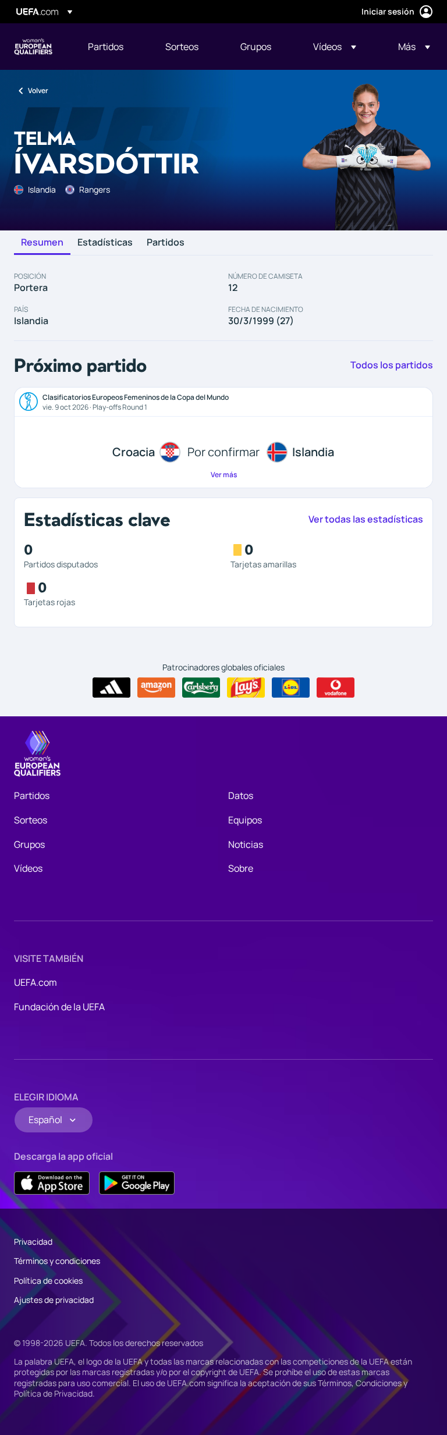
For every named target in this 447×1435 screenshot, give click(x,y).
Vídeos (28, 868)
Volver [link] (38, 90)
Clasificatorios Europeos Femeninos (33, 46)
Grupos (29, 844)
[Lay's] (246, 687)
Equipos (245, 820)
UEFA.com (35, 982)
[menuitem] (112, 46)
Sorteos (30, 820)
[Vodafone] (335, 687)
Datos (240, 795)
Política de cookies (48, 1280)
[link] (105, 46)
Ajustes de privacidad (54, 1299)
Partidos (166, 242)
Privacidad (33, 1241)
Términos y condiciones (57, 1260)
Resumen (42, 242)
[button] (335, 46)
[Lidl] (291, 687)
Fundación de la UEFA (59, 1006)
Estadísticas (105, 242)
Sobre (240, 868)
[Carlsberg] (201, 687)
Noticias (245, 844)
